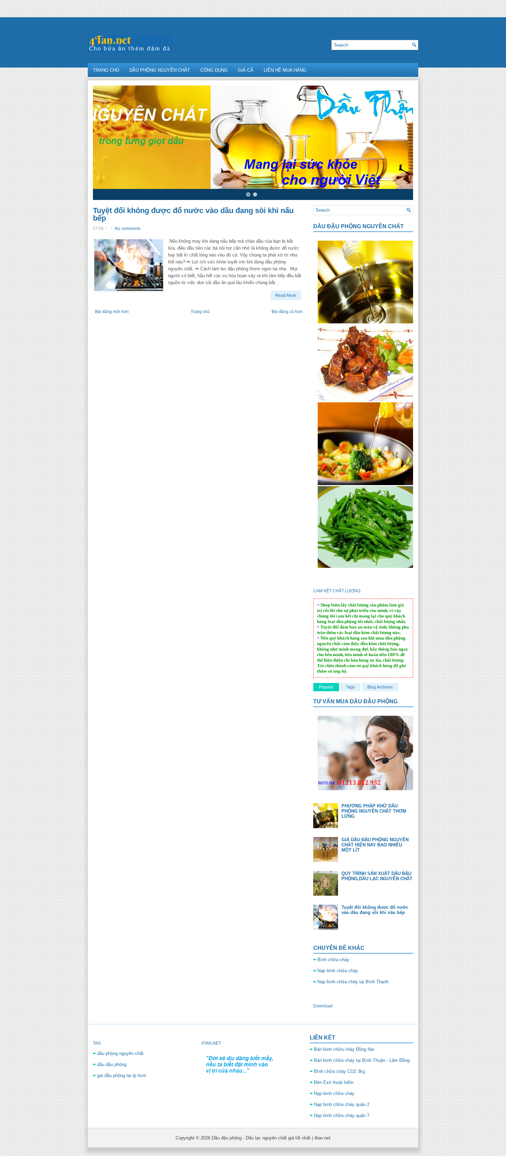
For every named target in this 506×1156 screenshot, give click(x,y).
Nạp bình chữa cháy (337, 970)
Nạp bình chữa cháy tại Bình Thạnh (353, 981)
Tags (350, 687)
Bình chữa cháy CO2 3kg (339, 1071)
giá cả (245, 70)
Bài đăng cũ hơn (287, 311)
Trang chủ (106, 70)
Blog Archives (380, 687)
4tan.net (322, 1137)
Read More (285, 295)
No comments (127, 228)
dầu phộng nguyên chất (120, 1053)
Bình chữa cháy (333, 959)
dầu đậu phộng (111, 1064)
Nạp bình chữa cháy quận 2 (341, 1104)
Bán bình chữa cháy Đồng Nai (344, 1049)
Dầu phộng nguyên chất (159, 70)
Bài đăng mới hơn (112, 311)
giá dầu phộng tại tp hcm (121, 1075)
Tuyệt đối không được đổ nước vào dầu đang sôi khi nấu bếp (193, 214)
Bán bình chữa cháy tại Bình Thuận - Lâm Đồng (362, 1060)
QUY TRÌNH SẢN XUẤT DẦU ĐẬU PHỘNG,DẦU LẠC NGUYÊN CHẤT (376, 876)
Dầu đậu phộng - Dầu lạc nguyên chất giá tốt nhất (261, 1137)
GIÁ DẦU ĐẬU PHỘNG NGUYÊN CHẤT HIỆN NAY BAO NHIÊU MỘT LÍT (375, 845)
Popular (326, 687)
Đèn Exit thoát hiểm (334, 1082)
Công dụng (214, 70)
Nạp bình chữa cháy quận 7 (341, 1115)
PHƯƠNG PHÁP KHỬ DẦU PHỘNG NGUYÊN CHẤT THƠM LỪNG (373, 811)
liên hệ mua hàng (285, 70)
